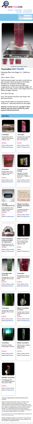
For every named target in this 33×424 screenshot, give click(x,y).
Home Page (19, 12)
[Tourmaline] (5, 62)
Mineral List (10, 10)
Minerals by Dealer (27, 12)
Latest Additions (18, 10)
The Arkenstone (25, 147)
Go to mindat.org (28, 10)
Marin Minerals (9, 147)
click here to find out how (8, 415)
